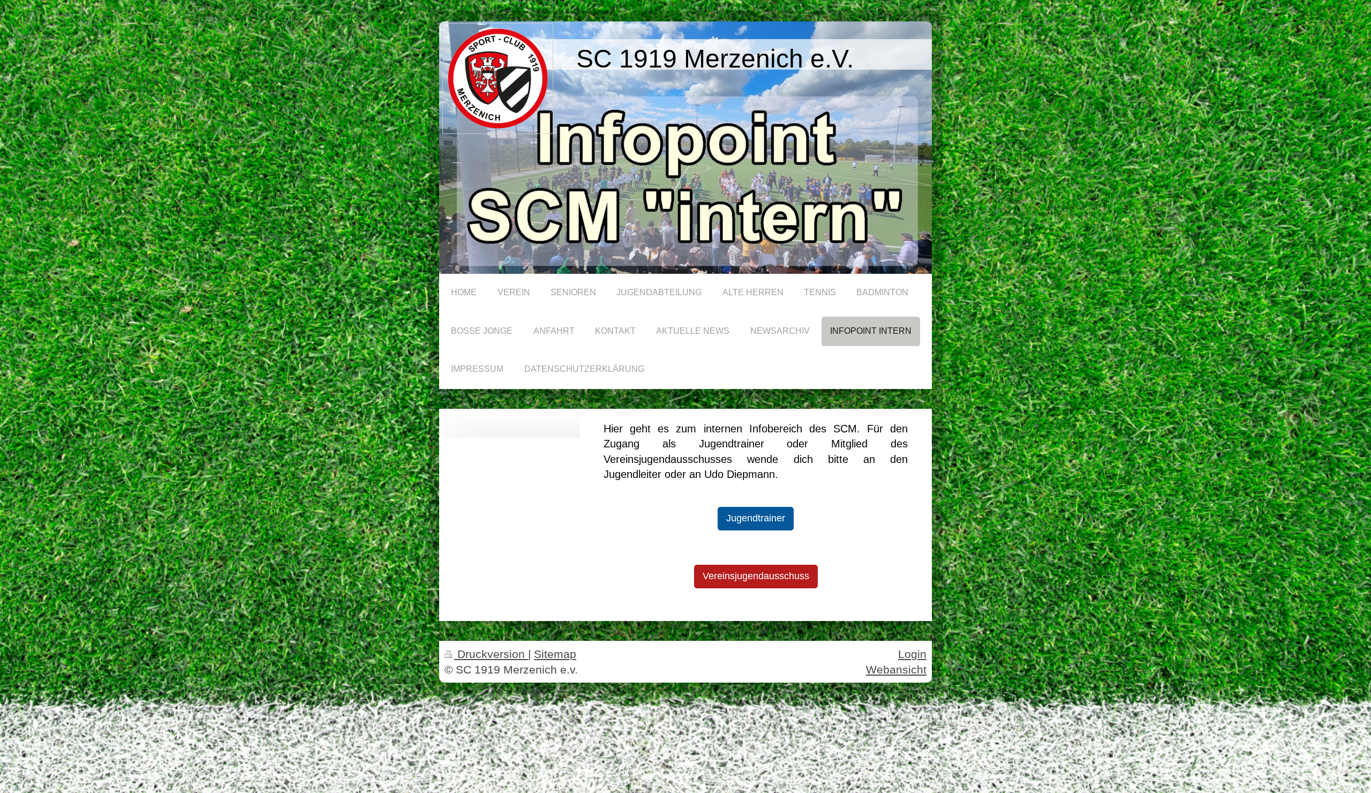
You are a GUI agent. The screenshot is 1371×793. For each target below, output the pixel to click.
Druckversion (491, 654)
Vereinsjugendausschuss (756, 576)
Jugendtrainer (755, 518)
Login (912, 654)
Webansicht (896, 669)
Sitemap (555, 654)
